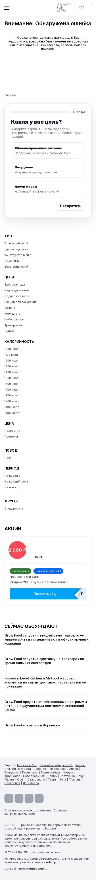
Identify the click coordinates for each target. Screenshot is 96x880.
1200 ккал (11, 360)
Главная (10, 95)
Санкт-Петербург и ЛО (56, 765)
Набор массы (14, 319)
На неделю (12, 475)
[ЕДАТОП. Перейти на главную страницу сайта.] (20, 8)
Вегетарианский (16, 266)
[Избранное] (81, 8)
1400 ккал (11, 372)
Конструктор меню (17, 255)
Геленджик (30, 772)
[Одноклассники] (29, 798)
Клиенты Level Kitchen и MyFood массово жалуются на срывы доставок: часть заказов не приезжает (45, 682)
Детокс (9, 307)
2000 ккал (11, 407)
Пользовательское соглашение (27, 810)
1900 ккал (11, 401)
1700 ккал (11, 389)
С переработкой (16, 243)
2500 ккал (11, 413)
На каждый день (16, 481)
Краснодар (12, 776)
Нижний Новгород (17, 768)
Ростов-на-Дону (71, 776)
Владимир (11, 772)
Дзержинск (58, 768)
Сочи (21, 779)
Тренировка (13, 325)
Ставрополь (36, 779)
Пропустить (70, 206)
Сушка (9, 331)
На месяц (11, 487)
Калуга (68, 772)
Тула (62, 779)
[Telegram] (19, 798)
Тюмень (74, 779)
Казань (80, 765)
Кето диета (12, 313)
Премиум (11, 436)
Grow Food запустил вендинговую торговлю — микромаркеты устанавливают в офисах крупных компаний (46, 639)
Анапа (73, 768)
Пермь (52, 776)
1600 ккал (11, 383)
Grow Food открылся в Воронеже (32, 725)
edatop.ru (53, 862)
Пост (7, 457)
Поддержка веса (16, 296)
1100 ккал (11, 354)
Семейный (12, 260)
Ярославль (31, 783)
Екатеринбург (51, 772)
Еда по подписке (16, 249)
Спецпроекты (13, 508)
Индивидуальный (16, 290)
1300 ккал (11, 366)
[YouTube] (8, 798)
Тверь (52, 779)
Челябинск (12, 783)
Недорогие (12, 430)
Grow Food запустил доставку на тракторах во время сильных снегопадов (44, 661)
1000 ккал (11, 349)
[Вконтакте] (39, 798)
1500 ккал (11, 378)
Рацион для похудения (20, 302)
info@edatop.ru (36, 868)
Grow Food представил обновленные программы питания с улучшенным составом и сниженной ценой (45, 706)
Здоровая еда (14, 284)
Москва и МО (27, 765)
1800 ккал (11, 395)
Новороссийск (34, 776)
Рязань (9, 779)
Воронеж (40, 768)
